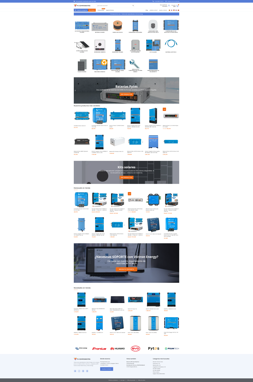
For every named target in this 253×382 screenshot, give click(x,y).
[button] (81, 10)
